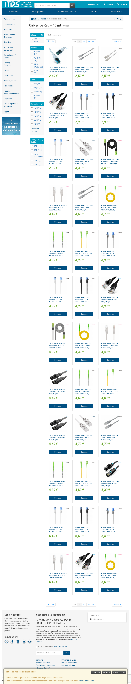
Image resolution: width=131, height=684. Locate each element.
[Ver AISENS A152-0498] (58, 239)
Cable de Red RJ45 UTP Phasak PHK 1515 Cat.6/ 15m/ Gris (84, 437)
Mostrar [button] (116, 41)
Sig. (93, 41)
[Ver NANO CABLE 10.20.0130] (58, 561)
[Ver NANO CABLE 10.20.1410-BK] (110, 147)
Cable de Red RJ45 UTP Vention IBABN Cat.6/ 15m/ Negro (58, 437)
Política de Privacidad (60, 647)
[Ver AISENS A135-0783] (110, 239)
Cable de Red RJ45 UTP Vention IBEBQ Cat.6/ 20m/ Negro (84, 575)
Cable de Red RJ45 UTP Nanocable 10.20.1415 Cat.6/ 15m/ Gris (58, 345)
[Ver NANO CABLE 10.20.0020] (110, 561)
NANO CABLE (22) (38, 65)
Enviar (67, 653)
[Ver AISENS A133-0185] (110, 423)
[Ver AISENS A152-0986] (84, 469)
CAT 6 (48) (38, 146)
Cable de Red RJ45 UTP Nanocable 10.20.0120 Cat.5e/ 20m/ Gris (110, 345)
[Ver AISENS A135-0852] (84, 515)
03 (89, 41)
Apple (6, 111)
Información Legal (69, 660)
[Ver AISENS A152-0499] (84, 377)
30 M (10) (37, 120)
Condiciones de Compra (45, 665)
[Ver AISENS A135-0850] (110, 101)
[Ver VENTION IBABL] (58, 377)
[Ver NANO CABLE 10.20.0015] (84, 331)
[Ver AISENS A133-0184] (84, 193)
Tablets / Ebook (10, 81)
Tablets (93, 11)
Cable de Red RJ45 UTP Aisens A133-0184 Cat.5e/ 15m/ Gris (84, 207)
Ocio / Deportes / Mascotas (11, 105)
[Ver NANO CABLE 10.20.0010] (110, 193)
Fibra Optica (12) (38, 155)
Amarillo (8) (37, 96)
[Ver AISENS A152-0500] (58, 469)
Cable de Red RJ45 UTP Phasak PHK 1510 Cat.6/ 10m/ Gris (84, 161)
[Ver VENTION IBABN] (58, 423)
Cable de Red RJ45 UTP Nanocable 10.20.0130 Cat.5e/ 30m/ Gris (58, 575)
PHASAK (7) (37, 72)
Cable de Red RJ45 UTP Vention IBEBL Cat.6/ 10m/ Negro (58, 115)
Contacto (109, 4)
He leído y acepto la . (53, 647)
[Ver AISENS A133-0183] (84, 55)
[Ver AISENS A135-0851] (84, 285)
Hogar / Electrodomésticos (11, 92)
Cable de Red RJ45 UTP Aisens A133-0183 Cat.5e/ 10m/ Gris (84, 69)
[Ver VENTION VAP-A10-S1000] (58, 55)
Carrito (122, 4)
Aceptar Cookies (119, 672)
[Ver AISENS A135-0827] (58, 285)
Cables (6, 70)
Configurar (96, 672)
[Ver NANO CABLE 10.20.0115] (58, 193)
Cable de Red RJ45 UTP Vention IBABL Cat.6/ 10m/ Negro (58, 391)
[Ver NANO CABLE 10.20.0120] (110, 331)
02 (84, 41)
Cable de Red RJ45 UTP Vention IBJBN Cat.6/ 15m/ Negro (110, 483)
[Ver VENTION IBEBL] (58, 101)
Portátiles (8, 29)
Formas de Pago (68, 665)
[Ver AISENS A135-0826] (58, 147)
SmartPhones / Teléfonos (10, 36)
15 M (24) (37, 112)
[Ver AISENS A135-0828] (58, 515)
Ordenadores (9, 19)
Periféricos (8, 76)
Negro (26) (38, 87)
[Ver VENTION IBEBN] (110, 285)
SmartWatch (116, 11)
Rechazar (106, 672)
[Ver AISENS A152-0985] (110, 377)
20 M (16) (37, 116)
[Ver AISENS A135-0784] (110, 515)
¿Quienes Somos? (43, 668)
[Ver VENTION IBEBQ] (84, 561)
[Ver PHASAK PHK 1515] (84, 423)
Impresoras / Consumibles (9, 48)
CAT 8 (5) (37, 164)
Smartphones (38, 11)
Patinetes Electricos (67, 11)
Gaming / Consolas (7, 64)
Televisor (7, 42)
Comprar (58, 84)
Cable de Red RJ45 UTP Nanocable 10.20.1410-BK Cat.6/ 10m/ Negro (110, 161)
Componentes (9, 24)
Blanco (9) (38, 92)
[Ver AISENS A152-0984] (84, 239)
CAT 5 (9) (37, 160)
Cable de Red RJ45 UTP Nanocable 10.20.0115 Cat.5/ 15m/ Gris (58, 207)
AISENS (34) (37, 52)
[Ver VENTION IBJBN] (110, 469)
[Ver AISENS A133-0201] (110, 55)
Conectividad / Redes (10, 56)
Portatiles (13, 11)
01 (80, 41)
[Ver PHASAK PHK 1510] (84, 147)
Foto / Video (9, 86)
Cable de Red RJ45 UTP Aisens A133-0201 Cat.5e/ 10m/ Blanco (110, 69)
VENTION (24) (37, 59)
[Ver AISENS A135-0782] (84, 101)
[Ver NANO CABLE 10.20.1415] (58, 331)
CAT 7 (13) (38, 150)
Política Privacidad (43, 663)
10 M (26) (37, 108)
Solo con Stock (37, 40)
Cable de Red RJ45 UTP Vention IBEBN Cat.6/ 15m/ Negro (110, 299)
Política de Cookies (86, 681)
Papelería (8, 99)
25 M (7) (37, 124)
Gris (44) (37, 83)
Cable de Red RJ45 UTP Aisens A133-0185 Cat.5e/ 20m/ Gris (110, 437)
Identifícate (95, 4)
